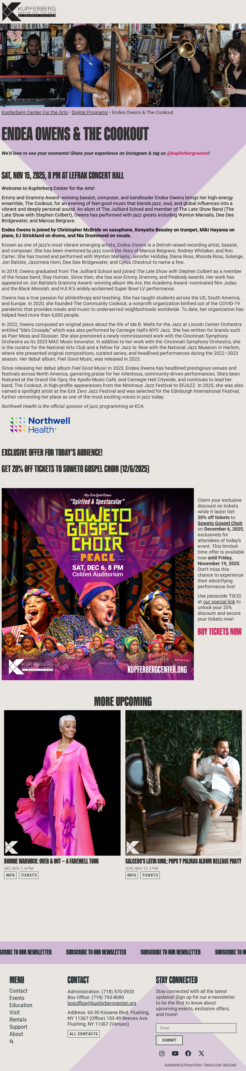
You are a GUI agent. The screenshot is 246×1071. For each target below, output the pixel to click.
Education (20, 1005)
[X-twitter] (202, 1053)
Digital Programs (90, 112)
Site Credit (229, 1064)
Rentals (18, 1019)
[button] (238, 889)
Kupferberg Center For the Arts (35, 112)
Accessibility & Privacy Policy (183, 1064)
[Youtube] (175, 1053)
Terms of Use (212, 1064)
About (16, 1034)
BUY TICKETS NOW (220, 631)
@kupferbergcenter (187, 153)
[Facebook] (188, 1053)
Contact (18, 990)
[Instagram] (162, 1053)
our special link (219, 602)
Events (17, 998)
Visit (14, 1012)
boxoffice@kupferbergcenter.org (102, 1003)
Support (18, 1026)
